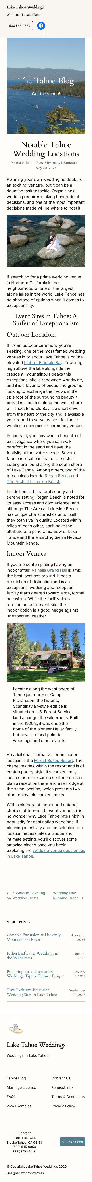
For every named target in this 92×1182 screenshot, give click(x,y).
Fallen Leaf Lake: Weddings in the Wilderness (32, 955)
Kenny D (57, 162)
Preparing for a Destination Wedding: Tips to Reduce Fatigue (35, 974)
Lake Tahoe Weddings (25, 7)
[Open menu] (46, 33)
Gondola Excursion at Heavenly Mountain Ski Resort (34, 937)
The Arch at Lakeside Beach (33, 481)
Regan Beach (57, 475)
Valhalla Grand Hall (49, 570)
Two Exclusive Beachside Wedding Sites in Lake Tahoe (32, 992)
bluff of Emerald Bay (43, 362)
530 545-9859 (19, 25)
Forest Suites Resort (53, 760)
